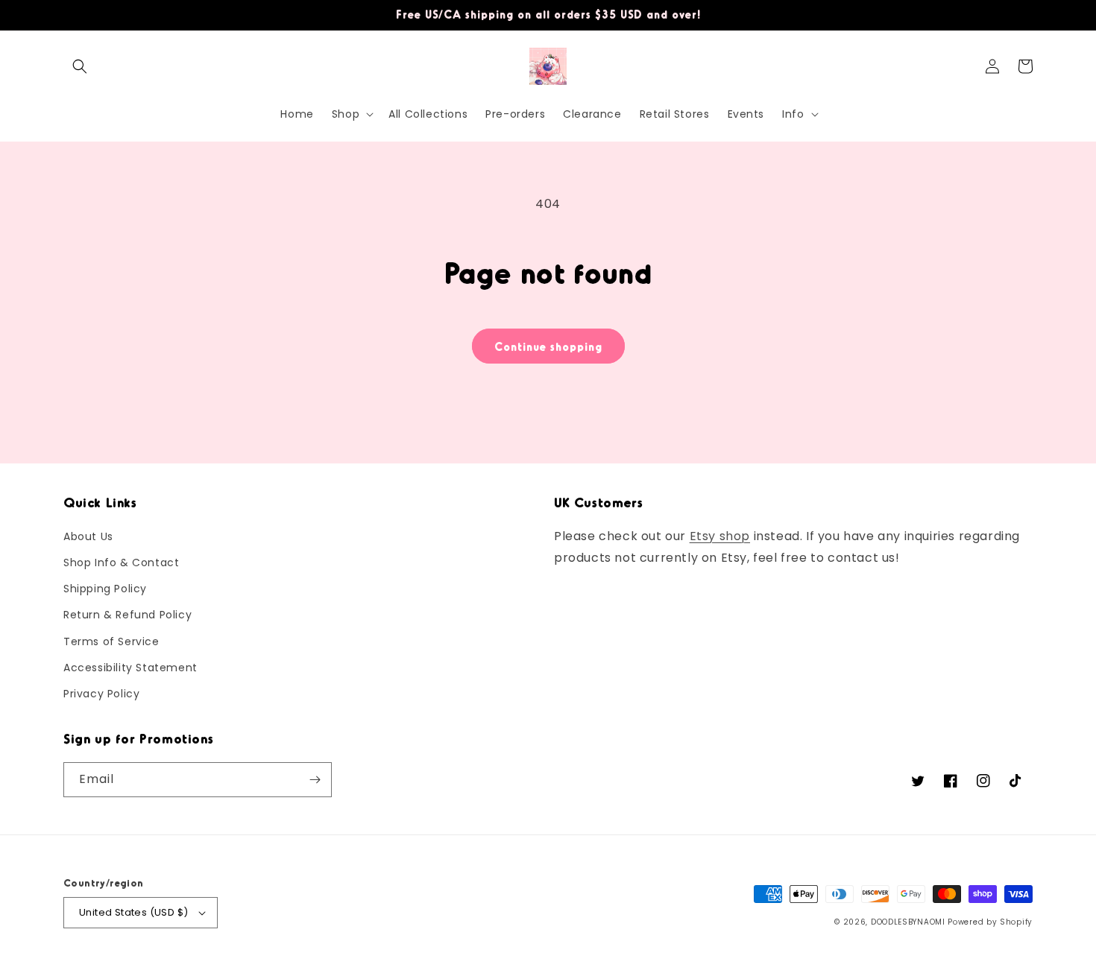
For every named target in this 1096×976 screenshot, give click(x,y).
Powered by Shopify (990, 922)
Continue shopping (548, 346)
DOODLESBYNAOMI (908, 922)
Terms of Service (111, 641)
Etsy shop (720, 536)
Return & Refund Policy (127, 614)
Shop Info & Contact (121, 562)
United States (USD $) (133, 912)
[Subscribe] (314, 779)
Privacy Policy (101, 693)
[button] (79, 66)
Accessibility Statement (130, 667)
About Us (88, 536)
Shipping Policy (105, 588)
